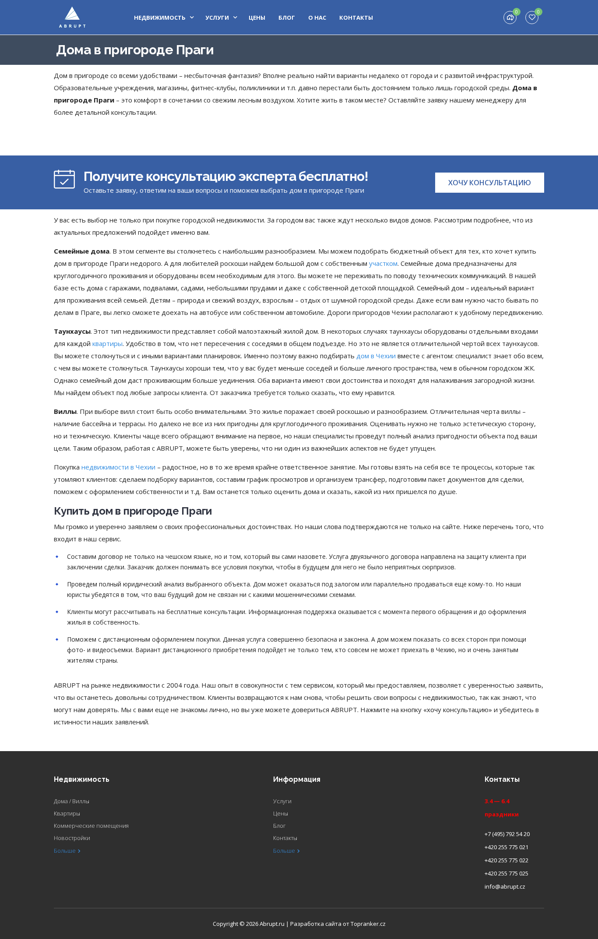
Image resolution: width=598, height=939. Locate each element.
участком (383, 263)
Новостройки (72, 838)
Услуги (217, 17)
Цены (257, 17)
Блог (286, 17)
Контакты (356, 17)
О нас (317, 17)
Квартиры (67, 813)
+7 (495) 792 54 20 (507, 834)
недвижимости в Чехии (118, 466)
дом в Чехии (376, 355)
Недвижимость (160, 17)
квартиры (107, 343)
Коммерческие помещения (91, 826)
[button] (489, 183)
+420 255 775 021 (506, 847)
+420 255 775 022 (506, 860)
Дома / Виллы (71, 801)
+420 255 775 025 (506, 873)
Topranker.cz (368, 924)
